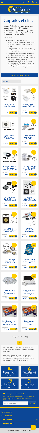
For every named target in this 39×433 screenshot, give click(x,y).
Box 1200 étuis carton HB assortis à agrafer (29, 322)
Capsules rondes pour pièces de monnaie (29, 137)
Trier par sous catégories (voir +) (19, 75)
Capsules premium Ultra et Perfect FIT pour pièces (29, 168)
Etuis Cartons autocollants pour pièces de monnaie (10, 106)
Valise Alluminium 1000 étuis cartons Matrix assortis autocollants (29, 292)
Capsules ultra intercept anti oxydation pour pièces (9, 261)
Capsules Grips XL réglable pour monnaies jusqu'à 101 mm (10, 168)
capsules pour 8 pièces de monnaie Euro (29, 261)
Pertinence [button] (6, 81)
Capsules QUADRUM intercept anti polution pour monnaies (29, 231)
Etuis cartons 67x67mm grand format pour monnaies (9, 137)
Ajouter (11, 112)
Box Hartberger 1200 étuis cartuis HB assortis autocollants (9, 322)
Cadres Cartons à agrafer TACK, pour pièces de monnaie (29, 106)
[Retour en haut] (19, 343)
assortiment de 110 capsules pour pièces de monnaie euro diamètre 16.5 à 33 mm (10, 293)
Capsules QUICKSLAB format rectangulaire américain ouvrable (10, 230)
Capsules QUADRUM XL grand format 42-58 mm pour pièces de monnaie (29, 200)
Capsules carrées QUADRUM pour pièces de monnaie (10, 199)
